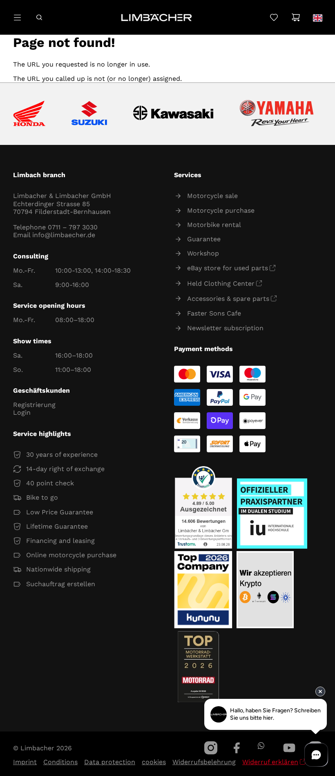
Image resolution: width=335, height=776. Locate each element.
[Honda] (29, 114)
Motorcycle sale (212, 196)
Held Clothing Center (221, 283)
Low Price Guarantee (59, 512)
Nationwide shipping (58, 569)
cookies (154, 762)
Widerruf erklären (270, 762)
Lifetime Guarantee (57, 526)
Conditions (60, 762)
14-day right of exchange (65, 469)
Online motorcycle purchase (71, 555)
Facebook (236, 747)
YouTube (289, 747)
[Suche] (39, 17)
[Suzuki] (89, 114)
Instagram (210, 747)
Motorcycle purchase (221, 210)
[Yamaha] (276, 114)
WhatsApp (261, 745)
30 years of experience (62, 454)
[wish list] (274, 17)
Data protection (109, 762)
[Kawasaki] (173, 114)
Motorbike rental (214, 225)
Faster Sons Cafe (214, 313)
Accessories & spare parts (228, 298)
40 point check (50, 483)
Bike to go (42, 497)
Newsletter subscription (225, 328)
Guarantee (204, 239)
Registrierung (34, 405)
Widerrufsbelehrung (204, 762)
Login (22, 412)
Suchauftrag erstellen (60, 584)
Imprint (25, 762)
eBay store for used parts (227, 268)
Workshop (203, 253)
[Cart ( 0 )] (295, 17)
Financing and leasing (60, 541)
